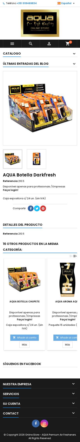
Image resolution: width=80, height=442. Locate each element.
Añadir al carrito (24, 337)
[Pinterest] (43, 208)
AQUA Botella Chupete (25, 301)
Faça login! (10, 190)
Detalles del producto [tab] (22, 224)
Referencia (10, 181)
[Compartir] (31, 208)
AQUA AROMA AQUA (67, 301)
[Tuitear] (37, 208)
